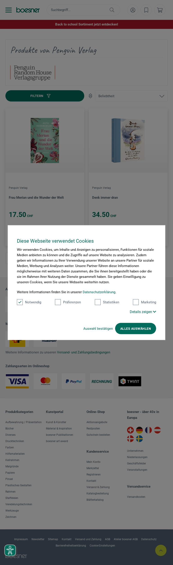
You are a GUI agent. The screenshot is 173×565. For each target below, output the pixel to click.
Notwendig (33, 302)
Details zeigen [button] (141, 311)
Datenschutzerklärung (99, 292)
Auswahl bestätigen (98, 328)
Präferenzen (72, 302)
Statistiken (111, 302)
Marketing (148, 302)
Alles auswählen (135, 328)
